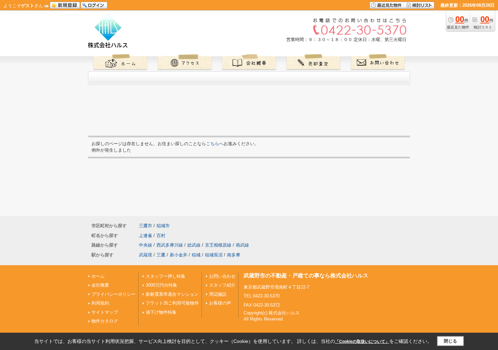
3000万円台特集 (161, 285)
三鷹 (161, 254)
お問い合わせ (222, 276)
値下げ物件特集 (161, 312)
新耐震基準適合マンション (172, 294)
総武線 (194, 245)
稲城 (196, 254)
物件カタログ (104, 321)
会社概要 (100, 285)
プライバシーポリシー (113, 294)
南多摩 (233, 254)
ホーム (98, 276)
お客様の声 (220, 303)
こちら (212, 143)
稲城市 (163, 225)
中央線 (145, 245)
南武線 (242, 245)
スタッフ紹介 (222, 285)
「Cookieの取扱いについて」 (362, 341)
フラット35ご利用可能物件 (172, 303)
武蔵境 (145, 254)
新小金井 (178, 254)
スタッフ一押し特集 (165, 276)
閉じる (450, 341)
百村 (161, 235)
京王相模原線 (218, 245)
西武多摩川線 (170, 245)
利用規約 (100, 303)
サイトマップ (104, 312)
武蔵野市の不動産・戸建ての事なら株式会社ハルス (306, 275)
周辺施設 (218, 294)
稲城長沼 (214, 254)
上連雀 (145, 235)
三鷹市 (145, 225)
